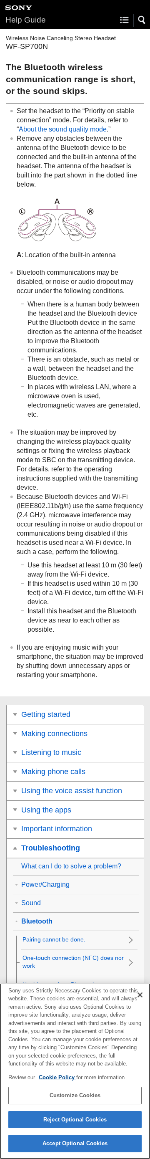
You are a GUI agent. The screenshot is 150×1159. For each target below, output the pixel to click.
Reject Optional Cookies (75, 1119)
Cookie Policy (57, 1077)
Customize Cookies (75, 1095)
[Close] (140, 995)
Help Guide (25, 19)
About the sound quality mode (63, 129)
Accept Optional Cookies (75, 1143)
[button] (142, 20)
